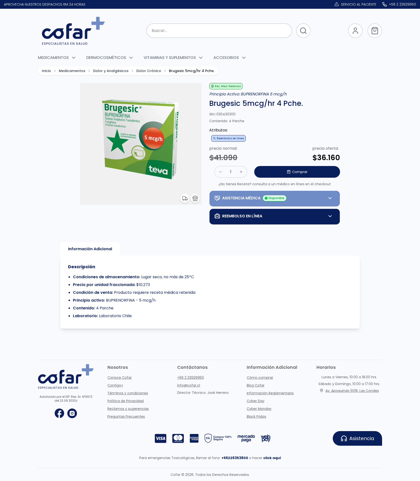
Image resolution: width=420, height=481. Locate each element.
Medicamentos (72, 70)
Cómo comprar (260, 377)
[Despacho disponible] (185, 198)
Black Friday (256, 416)
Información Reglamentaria (270, 393)
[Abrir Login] (355, 30)
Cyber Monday (259, 408)
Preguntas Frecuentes (126, 416)
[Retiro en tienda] (195, 198)
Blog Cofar (255, 385)
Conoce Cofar (119, 377)
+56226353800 (234, 457)
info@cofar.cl (188, 385)
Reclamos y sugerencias (128, 408)
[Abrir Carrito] (375, 30)
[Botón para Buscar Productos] (303, 30)
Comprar (299, 171)
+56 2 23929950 (190, 377)
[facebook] (59, 413)
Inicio (46, 70)
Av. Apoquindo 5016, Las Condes (352, 390)
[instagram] (72, 413)
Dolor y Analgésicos (111, 70)
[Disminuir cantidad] (220, 172)
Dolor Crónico (148, 70)
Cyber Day (255, 400)
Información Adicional (90, 249)
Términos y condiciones (127, 393)
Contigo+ (115, 385)
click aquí (272, 457)
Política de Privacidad (125, 400)
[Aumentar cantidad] (241, 172)
